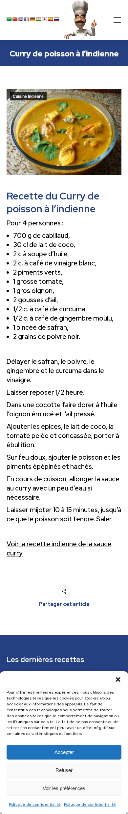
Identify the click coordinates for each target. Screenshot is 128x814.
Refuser (64, 770)
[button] (118, 679)
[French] (27, 19)
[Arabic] (9, 19)
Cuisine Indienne (28, 96)
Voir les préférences (64, 788)
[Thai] (56, 19)
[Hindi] (38, 19)
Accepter (64, 752)
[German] (32, 19)
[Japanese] (44, 19)
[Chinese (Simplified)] (15, 19)
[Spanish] (50, 19)
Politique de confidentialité (35, 804)
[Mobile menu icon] (117, 20)
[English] (21, 19)
